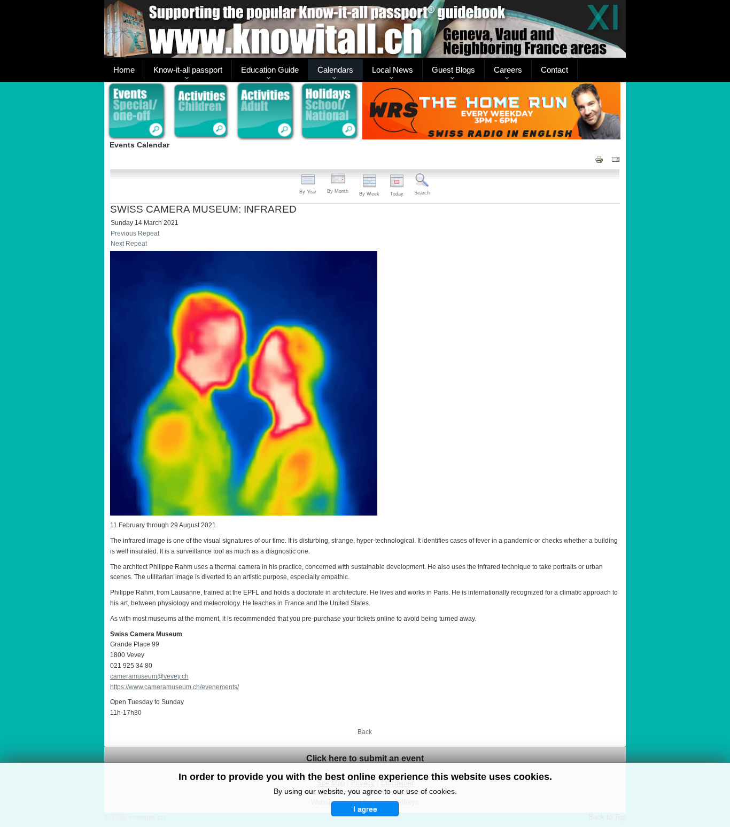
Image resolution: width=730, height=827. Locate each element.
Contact (554, 69)
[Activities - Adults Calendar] (266, 111)
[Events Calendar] (136, 112)
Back (365, 732)
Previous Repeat (135, 233)
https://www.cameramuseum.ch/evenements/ (174, 687)
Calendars (335, 69)
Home (124, 69)
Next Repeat (129, 243)
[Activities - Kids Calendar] (201, 111)
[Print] (599, 159)
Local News (392, 69)
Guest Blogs (453, 69)
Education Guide (270, 69)
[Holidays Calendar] (330, 112)
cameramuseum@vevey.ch (149, 676)
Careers (508, 69)
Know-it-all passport (187, 69)
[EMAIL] (615, 159)
